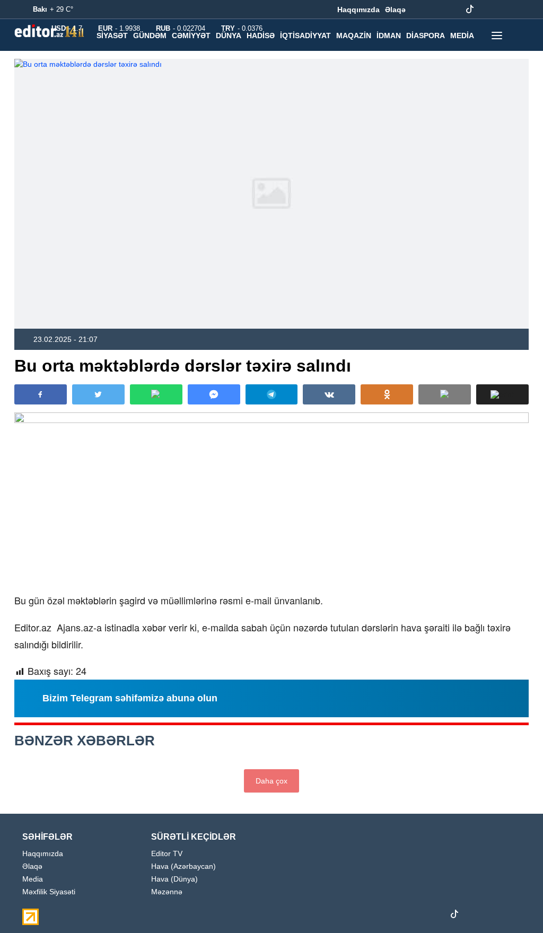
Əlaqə (395, 9)
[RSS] (519, 9)
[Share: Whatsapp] (156, 394)
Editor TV (166, 854)
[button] (502, 394)
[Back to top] (513, 903)
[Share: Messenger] (214, 394)
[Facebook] (420, 9)
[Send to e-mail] (444, 394)
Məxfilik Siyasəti (48, 892)
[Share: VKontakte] (329, 394)
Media (32, 879)
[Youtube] (453, 9)
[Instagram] (437, 9)
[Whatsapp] (503, 9)
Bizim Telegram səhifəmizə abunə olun (129, 698)
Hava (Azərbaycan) (183, 866)
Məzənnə (166, 892)
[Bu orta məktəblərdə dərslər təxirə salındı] (271, 194)
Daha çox (271, 781)
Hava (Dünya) (174, 879)
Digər (108, 58)
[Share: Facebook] (40, 394)
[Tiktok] (470, 9)
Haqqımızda (358, 9)
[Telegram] (486, 9)
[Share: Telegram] (272, 394)
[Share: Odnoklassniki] (387, 394)
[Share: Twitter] (98, 394)
